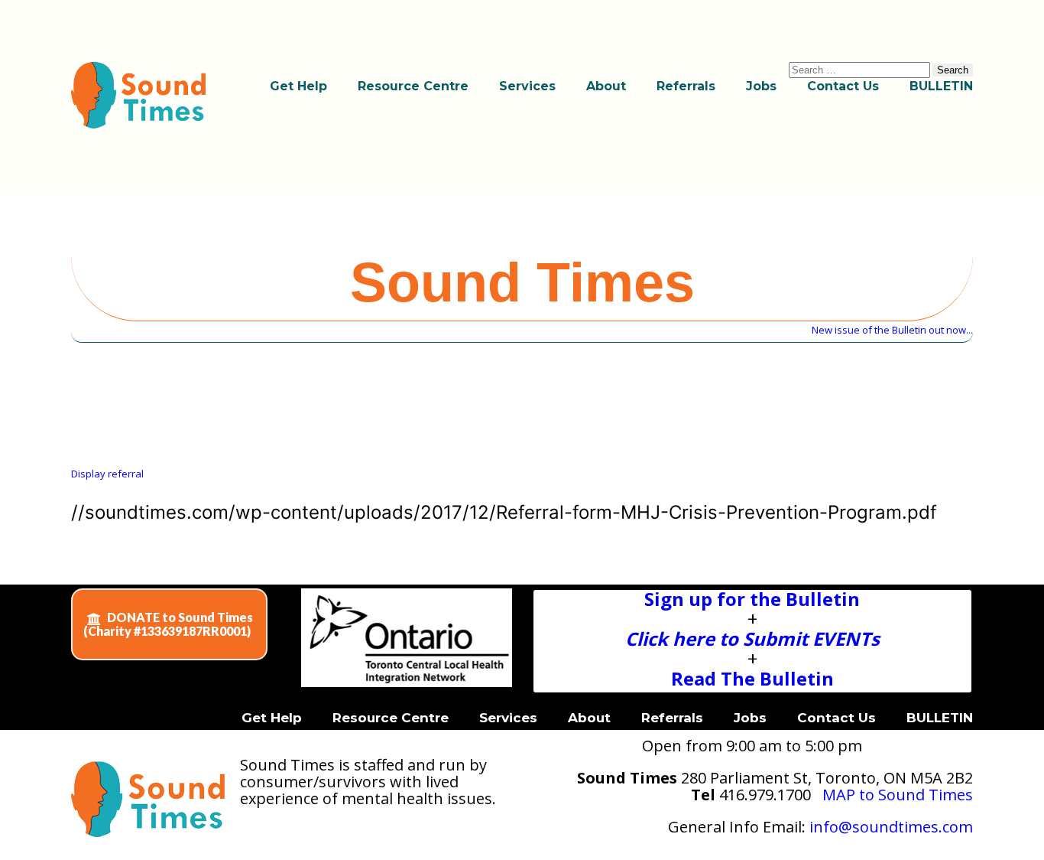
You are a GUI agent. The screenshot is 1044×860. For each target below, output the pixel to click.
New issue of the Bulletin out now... (892, 330)
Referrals (686, 86)
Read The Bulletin (752, 678)
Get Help (298, 86)
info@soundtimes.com (891, 826)
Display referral (107, 473)
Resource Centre (413, 86)
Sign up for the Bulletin (752, 598)
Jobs (761, 86)
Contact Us (843, 86)
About (606, 86)
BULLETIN (941, 86)
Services (527, 86)
